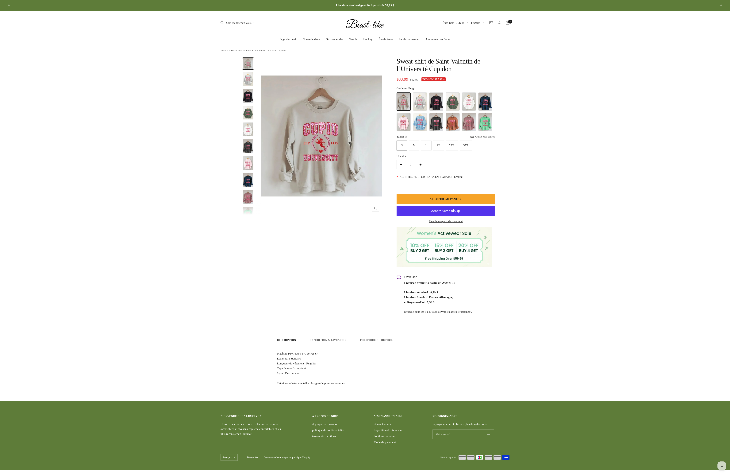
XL (438, 145)
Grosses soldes (334, 39)
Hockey (368, 39)
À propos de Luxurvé (325, 423)
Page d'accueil (288, 39)
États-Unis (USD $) (453, 22)
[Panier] (507, 23)
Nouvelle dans (311, 39)
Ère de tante (386, 39)
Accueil (225, 50)
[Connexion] (499, 22)
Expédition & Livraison (328, 340)
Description (286, 340)
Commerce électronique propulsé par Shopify (287, 457)
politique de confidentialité (328, 430)
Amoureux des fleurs (437, 39)
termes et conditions (324, 436)
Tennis (353, 39)
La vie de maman (409, 39)
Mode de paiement (385, 442)
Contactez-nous (383, 423)
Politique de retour (376, 340)
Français (475, 22)
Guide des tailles (485, 136)
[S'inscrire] (488, 434)
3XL (466, 145)
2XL (452, 145)
